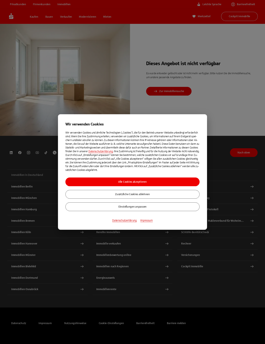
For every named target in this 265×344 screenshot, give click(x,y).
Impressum (146, 220)
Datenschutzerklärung (100, 151)
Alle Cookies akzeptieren (132, 181)
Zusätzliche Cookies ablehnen (132, 194)
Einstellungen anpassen (132, 206)
